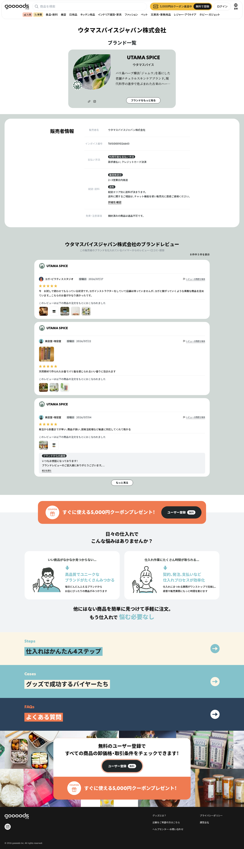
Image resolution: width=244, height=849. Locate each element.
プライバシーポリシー (211, 815)
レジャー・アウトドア (185, 14)
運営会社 (204, 822)
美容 (63, 14)
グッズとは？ (159, 815)
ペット (144, 14)
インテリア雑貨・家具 (110, 14)
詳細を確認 (114, 202)
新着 (39, 14)
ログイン (222, 6)
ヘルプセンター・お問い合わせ (167, 829)
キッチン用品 (87, 14)
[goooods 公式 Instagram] (8, 827)
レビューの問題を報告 (195, 279)
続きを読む (46, 470)
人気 (29, 14)
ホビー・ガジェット (209, 14)
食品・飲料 (52, 14)
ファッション (131, 14)
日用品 (73, 14)
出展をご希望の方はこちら (166, 822)
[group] (181, 512)
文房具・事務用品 (161, 14)
